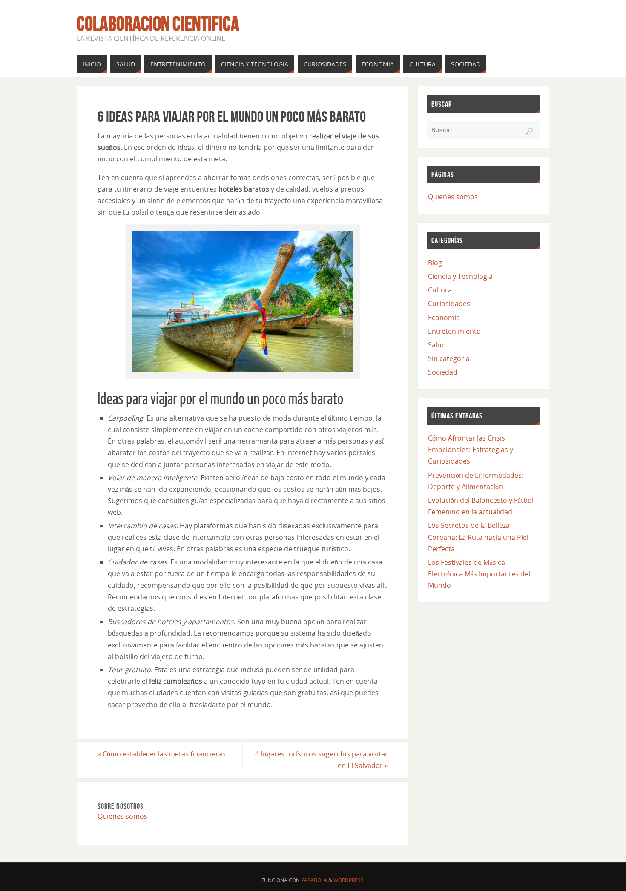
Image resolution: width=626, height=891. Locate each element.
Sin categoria (449, 358)
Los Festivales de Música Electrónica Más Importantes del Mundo (479, 574)
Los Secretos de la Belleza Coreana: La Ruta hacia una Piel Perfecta (478, 537)
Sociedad (442, 372)
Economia (444, 317)
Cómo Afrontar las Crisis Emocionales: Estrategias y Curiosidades (470, 449)
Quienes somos (122, 816)
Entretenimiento (454, 331)
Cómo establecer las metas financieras (162, 754)
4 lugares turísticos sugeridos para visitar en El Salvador (321, 759)
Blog (435, 262)
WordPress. (349, 880)
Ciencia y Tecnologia (460, 276)
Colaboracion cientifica (158, 24)
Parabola (314, 880)
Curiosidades (449, 303)
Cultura (440, 290)
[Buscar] (529, 131)
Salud (437, 345)
